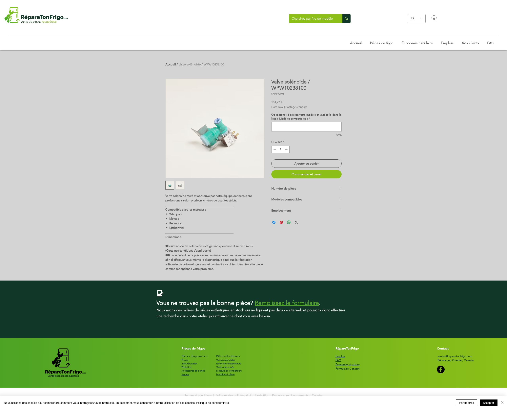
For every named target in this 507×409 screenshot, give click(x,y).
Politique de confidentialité (233, 395)
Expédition (262, 395)
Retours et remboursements (290, 395)
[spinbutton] (280, 149)
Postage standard (296, 107)
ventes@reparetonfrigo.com (454, 356)
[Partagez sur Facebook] (274, 222)
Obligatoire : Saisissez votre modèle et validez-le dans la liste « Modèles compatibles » (306, 116)
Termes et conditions (199, 395)
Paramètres (466, 403)
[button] (434, 18)
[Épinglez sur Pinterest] (281, 222)
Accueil (170, 64)
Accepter (488, 403)
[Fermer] (502, 402)
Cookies (317, 395)
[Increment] (286, 149)
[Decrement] (274, 149)
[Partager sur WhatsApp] (289, 222)
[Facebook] (441, 369)
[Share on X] (296, 222)
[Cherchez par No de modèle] (346, 18)
